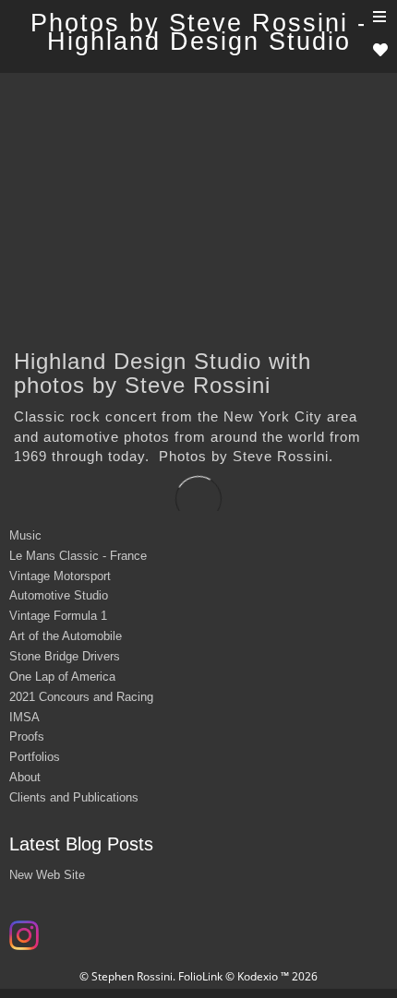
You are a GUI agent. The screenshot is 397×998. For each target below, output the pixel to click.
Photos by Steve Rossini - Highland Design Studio (198, 32)
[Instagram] (26, 942)
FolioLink (200, 976)
